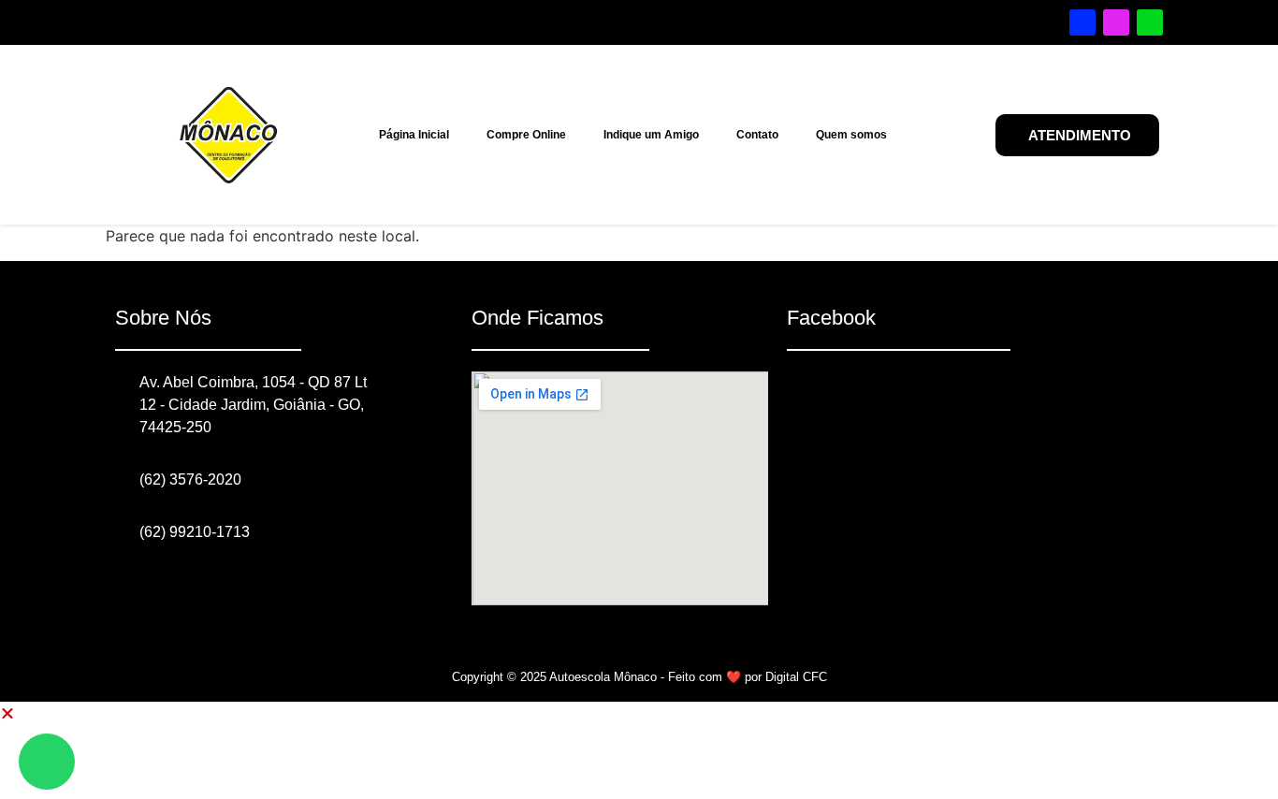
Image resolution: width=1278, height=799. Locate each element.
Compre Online (526, 134)
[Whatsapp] (1150, 22)
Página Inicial (414, 134)
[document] (639, 750)
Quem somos (851, 134)
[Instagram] (1116, 22)
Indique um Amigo (651, 134)
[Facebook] (1082, 22)
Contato (757, 134)
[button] (7, 713)
